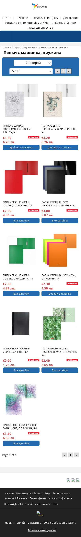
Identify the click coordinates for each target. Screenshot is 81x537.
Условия (53, 498)
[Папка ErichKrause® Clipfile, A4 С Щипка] (21, 323)
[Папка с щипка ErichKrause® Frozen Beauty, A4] (21, 100)
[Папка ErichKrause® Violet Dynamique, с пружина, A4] (21, 400)
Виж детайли (21, 220)
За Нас (38, 493)
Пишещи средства (40, 27)
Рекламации (23, 493)
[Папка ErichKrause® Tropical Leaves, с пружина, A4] (59, 323)
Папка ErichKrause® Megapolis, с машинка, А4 (58, 203)
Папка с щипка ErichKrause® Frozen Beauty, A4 (16, 129)
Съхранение (28, 47)
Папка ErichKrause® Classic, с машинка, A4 (18, 277)
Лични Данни (38, 498)
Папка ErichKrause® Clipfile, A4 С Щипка (16, 350)
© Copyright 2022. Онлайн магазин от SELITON (31, 504)
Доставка (66, 498)
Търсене (22, 498)
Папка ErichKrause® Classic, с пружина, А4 (17, 203)
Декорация (70, 18)
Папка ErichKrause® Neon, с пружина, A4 (58, 277)
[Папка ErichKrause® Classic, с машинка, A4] (21, 250)
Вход (47, 493)
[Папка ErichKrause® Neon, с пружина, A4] (59, 250)
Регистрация (60, 493)
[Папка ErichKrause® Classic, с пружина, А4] (21, 177)
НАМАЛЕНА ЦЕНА (46, 18)
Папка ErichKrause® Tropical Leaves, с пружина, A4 (59, 352)
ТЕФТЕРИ (22, 18)
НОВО (6, 18)
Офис (17, 47)
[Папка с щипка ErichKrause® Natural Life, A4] (59, 100)
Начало (8, 47)
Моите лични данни (42, 530)
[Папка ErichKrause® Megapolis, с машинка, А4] (59, 177)
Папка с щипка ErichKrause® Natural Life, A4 (58, 129)
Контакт (9, 498)
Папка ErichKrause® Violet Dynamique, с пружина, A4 (20, 426)
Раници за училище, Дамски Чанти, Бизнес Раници (40, 22)
